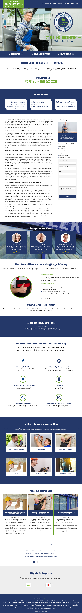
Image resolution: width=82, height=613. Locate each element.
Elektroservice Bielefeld (43, 607)
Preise (54, 3)
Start (42, 3)
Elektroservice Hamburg (30, 604)
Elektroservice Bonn (53, 607)
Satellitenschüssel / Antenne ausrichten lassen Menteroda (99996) (41, 550)
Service (72, 3)
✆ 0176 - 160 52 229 (41, 81)
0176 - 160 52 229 (13, 4)
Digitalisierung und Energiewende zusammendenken (40, 512)
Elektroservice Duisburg (10, 607)
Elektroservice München (41, 604)
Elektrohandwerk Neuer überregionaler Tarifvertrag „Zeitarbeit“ (15, 512)
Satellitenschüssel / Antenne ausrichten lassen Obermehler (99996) (41, 553)
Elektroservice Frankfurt (61, 604)
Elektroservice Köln (51, 604)
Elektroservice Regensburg (64, 607)
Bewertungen (48, 3)
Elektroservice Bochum (21, 607)
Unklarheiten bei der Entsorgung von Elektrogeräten (66, 512)
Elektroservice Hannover (73, 605)
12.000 (44, 561)
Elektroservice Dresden (62, 605)
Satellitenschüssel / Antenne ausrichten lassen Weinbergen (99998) (41, 544)
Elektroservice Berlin (19, 604)
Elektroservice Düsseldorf (9, 605)
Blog (46, 611)
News (77, 3)
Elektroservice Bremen (41, 605)
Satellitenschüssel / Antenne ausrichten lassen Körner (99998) (41, 547)
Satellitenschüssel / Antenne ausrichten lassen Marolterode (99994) (41, 556)
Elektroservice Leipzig (51, 605)
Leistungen (66, 3)
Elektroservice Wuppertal (32, 607)
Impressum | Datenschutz (39, 611)
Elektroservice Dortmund (20, 605)
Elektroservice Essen (31, 605)
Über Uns (60, 3)
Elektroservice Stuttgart (73, 604)
